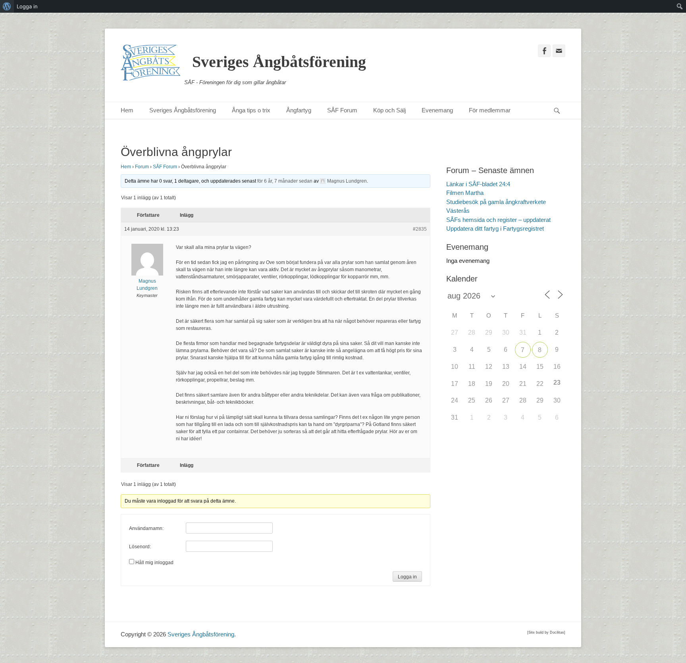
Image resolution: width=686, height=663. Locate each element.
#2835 (420, 229)
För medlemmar (490, 110)
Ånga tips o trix (251, 110)
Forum (142, 167)
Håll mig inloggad (154, 562)
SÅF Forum (342, 110)
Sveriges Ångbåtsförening (279, 62)
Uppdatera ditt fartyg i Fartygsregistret (495, 228)
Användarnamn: (146, 528)
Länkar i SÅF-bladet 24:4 (478, 184)
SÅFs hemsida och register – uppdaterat (498, 219)
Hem (127, 110)
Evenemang (437, 110)
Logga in (407, 577)
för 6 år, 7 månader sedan (284, 181)
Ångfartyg (298, 110)
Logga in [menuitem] (27, 6)
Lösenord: (140, 546)
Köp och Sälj (389, 110)
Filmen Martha (465, 192)
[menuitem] (7, 6)
